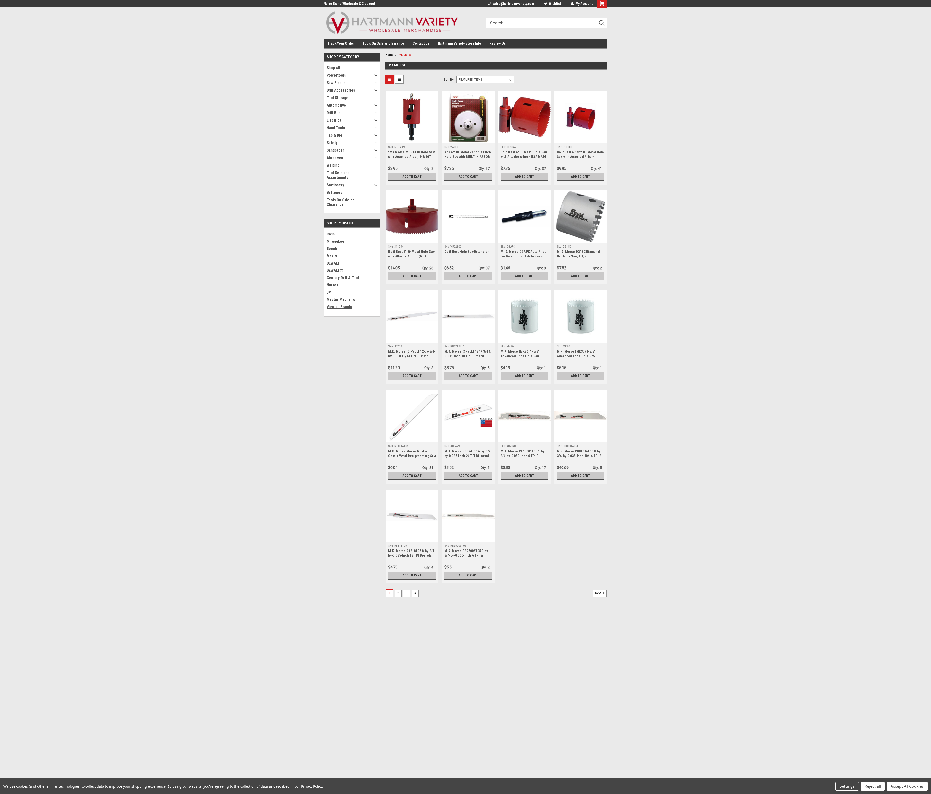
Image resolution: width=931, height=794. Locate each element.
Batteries (334, 192)
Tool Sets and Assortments (338, 175)
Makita (332, 256)
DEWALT (333, 263)
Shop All (333, 67)
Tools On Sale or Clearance (383, 43)
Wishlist (555, 4)
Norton (332, 285)
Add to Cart (412, 177)
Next (598, 593)
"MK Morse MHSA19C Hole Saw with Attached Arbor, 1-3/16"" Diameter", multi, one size (411, 156)
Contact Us (421, 43)
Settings (847, 786)
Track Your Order (340, 43)
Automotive (336, 105)
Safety (332, 142)
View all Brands (339, 306)
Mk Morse (405, 54)
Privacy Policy (311, 786)
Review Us (498, 43)
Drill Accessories (341, 90)
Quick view (412, 139)
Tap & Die (334, 135)
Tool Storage (337, 97)
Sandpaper (335, 150)
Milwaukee (335, 241)
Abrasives (335, 158)
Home (389, 54)
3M (329, 292)
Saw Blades (336, 82)
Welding (333, 165)
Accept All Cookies (907, 786)
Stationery (335, 185)
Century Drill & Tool (343, 277)
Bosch (332, 248)
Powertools (336, 75)
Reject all (873, 786)
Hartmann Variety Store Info (459, 43)
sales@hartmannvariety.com (513, 4)
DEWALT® (335, 270)
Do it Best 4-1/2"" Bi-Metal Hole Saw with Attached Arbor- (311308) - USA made (580, 156)
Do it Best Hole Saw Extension (466, 252)
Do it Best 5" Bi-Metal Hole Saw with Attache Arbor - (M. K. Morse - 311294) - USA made (411, 256)
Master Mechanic (341, 299)
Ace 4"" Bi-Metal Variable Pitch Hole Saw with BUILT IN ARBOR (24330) (467, 156)
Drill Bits (334, 112)
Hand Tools (336, 127)
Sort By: (449, 79)
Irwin (331, 234)
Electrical (334, 120)
